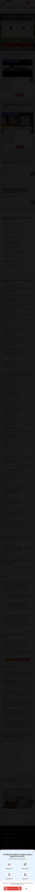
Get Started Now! (11, 888)
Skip (26, 888)
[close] (32, 852)
